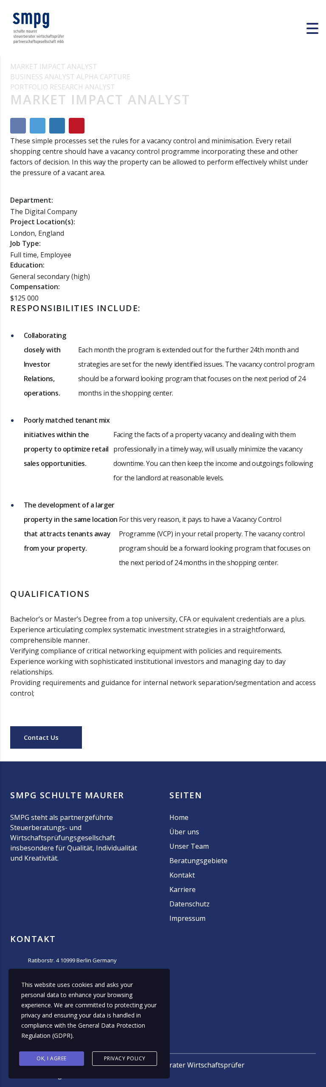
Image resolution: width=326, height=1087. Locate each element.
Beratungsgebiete (198, 860)
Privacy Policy (125, 1058)
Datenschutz (189, 904)
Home (178, 817)
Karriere (182, 889)
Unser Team (189, 846)
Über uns (184, 831)
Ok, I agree (52, 1058)
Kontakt (182, 875)
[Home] (38, 27)
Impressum (187, 918)
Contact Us (42, 737)
